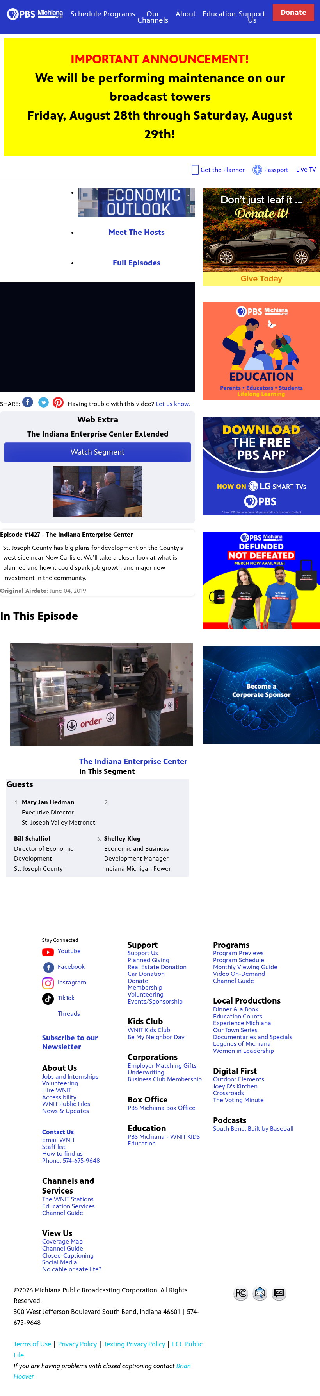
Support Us (252, 17)
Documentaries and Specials (252, 1037)
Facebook (71, 966)
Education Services (68, 1206)
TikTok (66, 998)
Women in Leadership (243, 1050)
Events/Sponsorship (155, 1001)
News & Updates (65, 1111)
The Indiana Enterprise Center (133, 761)
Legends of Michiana (242, 1043)
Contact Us (58, 1132)
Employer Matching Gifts (162, 1065)
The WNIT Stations (68, 1199)
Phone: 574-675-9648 (71, 1160)
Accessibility (59, 1097)
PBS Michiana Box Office (162, 1107)
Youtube (69, 951)
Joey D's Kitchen (235, 1086)
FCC (240, 1293)
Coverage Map (62, 1241)
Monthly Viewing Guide (245, 967)
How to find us (62, 1153)
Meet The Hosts (136, 232)
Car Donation (146, 973)
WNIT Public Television (34, 14)
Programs (119, 13)
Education (219, 13)
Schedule (86, 13)
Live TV (306, 169)
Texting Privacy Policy (134, 1344)
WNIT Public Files (66, 1104)
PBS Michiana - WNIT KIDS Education (164, 1140)
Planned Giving (148, 960)
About (186, 13)
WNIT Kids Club (149, 1030)
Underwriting (146, 1072)
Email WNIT (58, 1140)
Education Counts (237, 1016)
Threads (69, 1013)
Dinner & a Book (235, 1009)
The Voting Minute (238, 1100)
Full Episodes (136, 262)
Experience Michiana (242, 1023)
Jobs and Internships (70, 1076)
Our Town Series (235, 1030)
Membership (145, 987)
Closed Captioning (279, 1293)
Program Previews (238, 953)
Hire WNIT (56, 1090)
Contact (260, 1293)
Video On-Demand (239, 973)
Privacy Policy (77, 1344)
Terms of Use (32, 1344)
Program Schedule (238, 960)
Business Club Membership (165, 1079)
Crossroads (228, 1093)
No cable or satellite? (71, 1269)
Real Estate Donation (157, 967)
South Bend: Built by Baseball (253, 1128)
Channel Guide (62, 1213)
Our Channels (152, 17)
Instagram (72, 982)
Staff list (54, 1147)
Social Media (59, 1262)
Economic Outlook (136, 202)
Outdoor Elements (238, 1079)
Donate (293, 12)
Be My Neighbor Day (156, 1037)
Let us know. (173, 404)
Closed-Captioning (68, 1255)
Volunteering (60, 1083)
